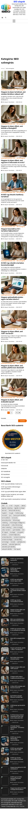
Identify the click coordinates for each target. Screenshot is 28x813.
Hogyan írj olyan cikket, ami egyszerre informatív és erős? (13, 161)
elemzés (4, 510)
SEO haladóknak (5, 471)
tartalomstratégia (7, 539)
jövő (10, 515)
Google (11, 513)
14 (16, 413)
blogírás (17, 506)
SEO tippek (5, 532)
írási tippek (17, 549)
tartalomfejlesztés (14, 535)
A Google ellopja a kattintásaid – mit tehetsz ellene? (17, 727)
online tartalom (6, 530)
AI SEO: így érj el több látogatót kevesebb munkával (16, 778)
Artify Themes (20, 806)
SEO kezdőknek (5, 474)
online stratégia (17, 527)
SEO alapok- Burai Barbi (8, 102)
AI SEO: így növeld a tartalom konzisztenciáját (12, 264)
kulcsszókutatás (6, 520)
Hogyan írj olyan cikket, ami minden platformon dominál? (12, 367)
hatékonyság (19, 513)
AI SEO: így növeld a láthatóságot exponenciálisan (15, 570)
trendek (13, 542)
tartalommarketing (19, 537)
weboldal (4, 544)
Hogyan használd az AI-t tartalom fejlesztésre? (10, 230)
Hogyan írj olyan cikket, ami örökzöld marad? (12, 401)
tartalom (4, 535)
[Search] (5, 17)
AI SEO (11, 506)
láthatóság (16, 520)
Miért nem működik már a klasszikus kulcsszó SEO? (17, 619)
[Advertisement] (14, 39)
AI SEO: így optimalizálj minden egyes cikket (13, 491)
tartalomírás (18, 539)
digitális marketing (7, 508)
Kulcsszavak (4, 465)
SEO (23, 530)
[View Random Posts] (2, 17)
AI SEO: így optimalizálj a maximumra (11, 484)
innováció (4, 515)
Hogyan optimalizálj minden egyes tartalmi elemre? (12, 298)
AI (6, 506)
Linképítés (4, 468)
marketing (5, 522)
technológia (5, 542)
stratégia (12, 532)
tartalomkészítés (7, 537)
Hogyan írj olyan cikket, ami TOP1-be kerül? (12, 332)
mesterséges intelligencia (17, 522)
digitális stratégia (19, 508)
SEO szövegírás (21, 90)
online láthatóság (17, 525)
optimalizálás (16, 530)
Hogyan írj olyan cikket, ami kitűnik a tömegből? (12, 127)
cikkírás (23, 506)
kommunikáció (6, 518)
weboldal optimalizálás (8, 547)
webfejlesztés (21, 542)
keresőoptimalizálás (19, 515)
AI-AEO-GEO (4, 460)
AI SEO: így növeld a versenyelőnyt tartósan (13, 499)
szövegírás (20, 532)
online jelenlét (6, 525)
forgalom (4, 513)
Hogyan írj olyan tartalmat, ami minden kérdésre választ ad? (13, 93)
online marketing (6, 527)
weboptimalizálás (7, 549)
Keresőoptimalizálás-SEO (8, 90)
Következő (19, 413)
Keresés (3, 418)
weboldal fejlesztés (14, 544)
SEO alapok (19, 1)
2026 (3, 506)
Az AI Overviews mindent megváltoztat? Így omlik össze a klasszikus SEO (17, 716)
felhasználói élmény (14, 510)
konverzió (14, 518)
